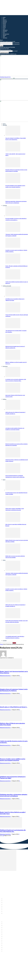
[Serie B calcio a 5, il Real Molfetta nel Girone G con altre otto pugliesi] (11, 704)
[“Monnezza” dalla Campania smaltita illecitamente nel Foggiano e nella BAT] (12, 231)
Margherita (5, 30)
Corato (4, 26)
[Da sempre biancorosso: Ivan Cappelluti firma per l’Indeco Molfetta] (12, 490)
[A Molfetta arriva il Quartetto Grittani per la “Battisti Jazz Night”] (12, 296)
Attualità (5, 125)
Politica (4, 399)
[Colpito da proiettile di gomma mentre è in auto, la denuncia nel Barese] (12, 279)
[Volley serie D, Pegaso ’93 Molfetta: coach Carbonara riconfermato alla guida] (12, 505)
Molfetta (5, 31)
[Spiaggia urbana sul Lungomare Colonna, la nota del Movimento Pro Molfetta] (12, 167)
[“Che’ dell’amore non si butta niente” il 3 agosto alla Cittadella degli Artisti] (12, 327)
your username (16, 42)
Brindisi (4, 23)
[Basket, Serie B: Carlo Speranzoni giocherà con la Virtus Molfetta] (11, 668)
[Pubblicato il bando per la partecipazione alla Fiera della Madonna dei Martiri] (11, 827)
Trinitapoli (5, 37)
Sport (4, 479)
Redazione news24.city (5, 675)
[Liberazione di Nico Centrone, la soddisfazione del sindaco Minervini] (12, 457)
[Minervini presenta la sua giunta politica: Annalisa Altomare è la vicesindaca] (12, 441)
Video (4, 560)
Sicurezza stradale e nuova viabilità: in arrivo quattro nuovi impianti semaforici (12, 759)
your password (16, 44)
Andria (4, 17)
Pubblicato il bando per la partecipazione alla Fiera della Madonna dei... (13, 830)
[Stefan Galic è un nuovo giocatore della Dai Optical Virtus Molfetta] (12, 553)
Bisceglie (4, 22)
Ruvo (4, 32)
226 (3, 835)
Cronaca (5, 205)
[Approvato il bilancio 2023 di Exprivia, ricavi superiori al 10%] (12, 392)
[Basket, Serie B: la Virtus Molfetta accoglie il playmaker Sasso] (11, 809)
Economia (5, 366)
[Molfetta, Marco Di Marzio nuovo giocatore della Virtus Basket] (11, 720)
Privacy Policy (2, 891)
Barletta (4, 19)
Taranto (4, 35)
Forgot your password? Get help (7, 47)
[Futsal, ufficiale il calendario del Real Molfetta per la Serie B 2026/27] (12, 263)
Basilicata (5, 21)
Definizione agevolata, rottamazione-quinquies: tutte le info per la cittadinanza (13, 795)
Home (4, 123)
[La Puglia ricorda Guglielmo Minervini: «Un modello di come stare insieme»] (12, 425)
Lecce (4, 28)
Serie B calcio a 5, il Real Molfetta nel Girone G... (13, 707)
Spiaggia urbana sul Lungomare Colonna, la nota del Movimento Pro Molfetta (13, 689)
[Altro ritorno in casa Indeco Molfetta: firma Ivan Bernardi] (12, 521)
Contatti (5, 640)
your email (15, 51)
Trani (4, 36)
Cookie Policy (8, 891)
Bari (3, 18)
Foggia (4, 27)
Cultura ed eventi (7, 285)
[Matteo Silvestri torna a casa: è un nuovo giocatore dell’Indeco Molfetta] (12, 537)
